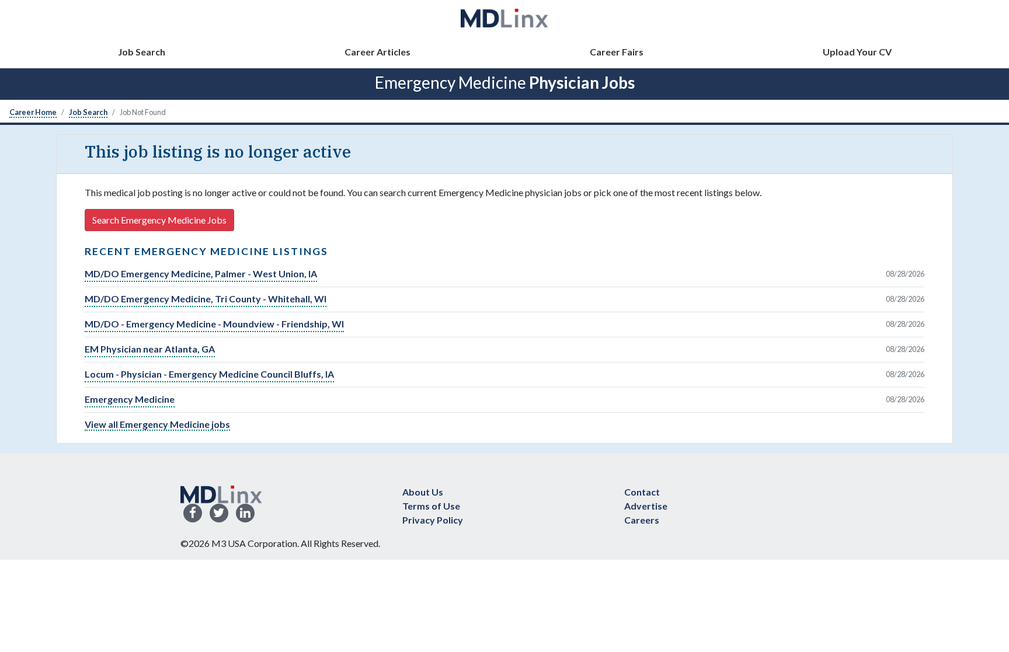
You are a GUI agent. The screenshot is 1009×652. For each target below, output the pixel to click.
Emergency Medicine (130, 399)
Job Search (141, 51)
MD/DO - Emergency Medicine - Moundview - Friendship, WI (214, 323)
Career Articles (377, 51)
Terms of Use (431, 505)
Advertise (645, 505)
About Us (422, 491)
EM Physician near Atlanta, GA (150, 348)
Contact (642, 491)
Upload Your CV (857, 51)
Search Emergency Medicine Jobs (159, 219)
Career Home (33, 112)
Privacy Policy (432, 519)
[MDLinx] (504, 18)
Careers (641, 519)
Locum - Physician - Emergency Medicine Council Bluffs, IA (209, 373)
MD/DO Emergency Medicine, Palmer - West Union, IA (201, 273)
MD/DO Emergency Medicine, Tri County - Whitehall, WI (205, 298)
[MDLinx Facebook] (192, 513)
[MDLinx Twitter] (219, 513)
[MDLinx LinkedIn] (245, 513)
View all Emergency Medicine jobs (157, 424)
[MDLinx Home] (221, 492)
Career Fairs (616, 51)
